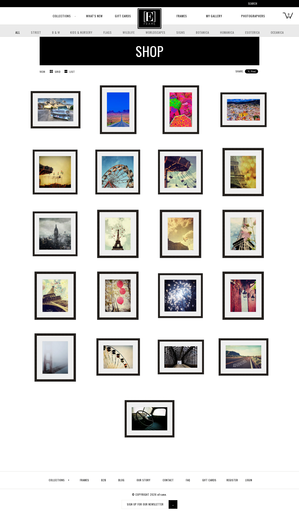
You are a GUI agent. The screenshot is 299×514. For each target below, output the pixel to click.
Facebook (218, 4)
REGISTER (232, 480)
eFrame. (162, 494)
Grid (58, 71)
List (72, 71)
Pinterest (223, 4)
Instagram (233, 4)
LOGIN (248, 480)
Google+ (228, 4)
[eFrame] (149, 21)
